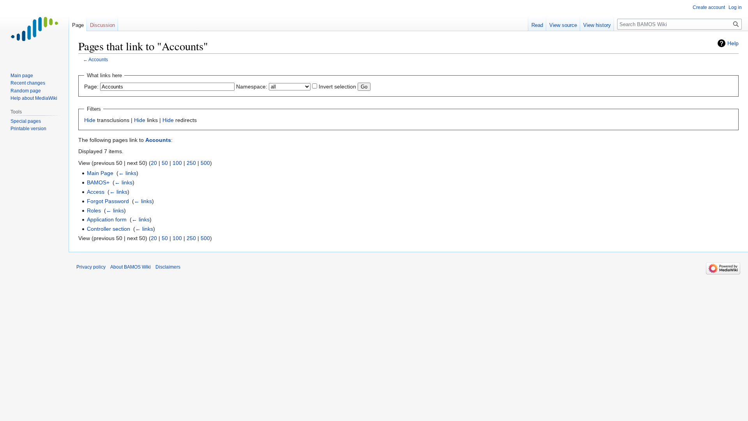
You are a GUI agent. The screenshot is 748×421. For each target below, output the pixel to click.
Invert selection (337, 86)
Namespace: (251, 86)
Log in (735, 7)
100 (177, 163)
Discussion (102, 25)
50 (165, 163)
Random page (26, 91)
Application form (107, 219)
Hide (89, 120)
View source (563, 25)
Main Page (100, 173)
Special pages (26, 121)
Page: (91, 86)
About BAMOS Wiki (130, 267)
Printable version (28, 128)
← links (127, 173)
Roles (94, 210)
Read (537, 25)
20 (154, 163)
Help (733, 43)
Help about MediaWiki (34, 98)
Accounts (98, 59)
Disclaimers (167, 267)
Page (78, 25)
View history (597, 25)
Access (95, 192)
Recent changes (28, 83)
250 (191, 163)
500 (205, 163)
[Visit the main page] (34, 31)
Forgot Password (108, 201)
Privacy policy (91, 267)
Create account (709, 7)
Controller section (108, 229)
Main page (22, 75)
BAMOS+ (98, 182)
